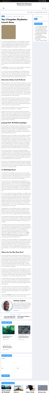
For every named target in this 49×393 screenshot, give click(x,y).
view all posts (16, 310)
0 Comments (22, 16)
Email (18, 368)
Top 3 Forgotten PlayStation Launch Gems (23, 317)
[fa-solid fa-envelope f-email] (45, 1)
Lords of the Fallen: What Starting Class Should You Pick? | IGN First (9, 317)
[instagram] (42, 1)
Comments (3, 358)
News (15, 386)
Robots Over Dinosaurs (24, 4)
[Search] (43, 8)
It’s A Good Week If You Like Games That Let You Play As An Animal (24, 337)
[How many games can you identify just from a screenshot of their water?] (8, 329)
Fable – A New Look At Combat (41, 40)
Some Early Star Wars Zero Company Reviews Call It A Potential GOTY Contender (41, 38)
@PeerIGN (9, 294)
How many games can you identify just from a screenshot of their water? (7, 337)
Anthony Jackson (9, 16)
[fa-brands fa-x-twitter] (40, 1)
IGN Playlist (5, 67)
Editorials (4, 386)
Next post (19, 314)
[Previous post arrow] (1, 316)
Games (3, 16)
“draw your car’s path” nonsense (17, 235)
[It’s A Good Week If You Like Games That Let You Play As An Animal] (24, 329)
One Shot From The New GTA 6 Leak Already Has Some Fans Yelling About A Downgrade (7, 347)
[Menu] (3, 8)
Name (2, 368)
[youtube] (43, 1)
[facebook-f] (39, 1)
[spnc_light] (45, 8)
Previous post (13, 314)
